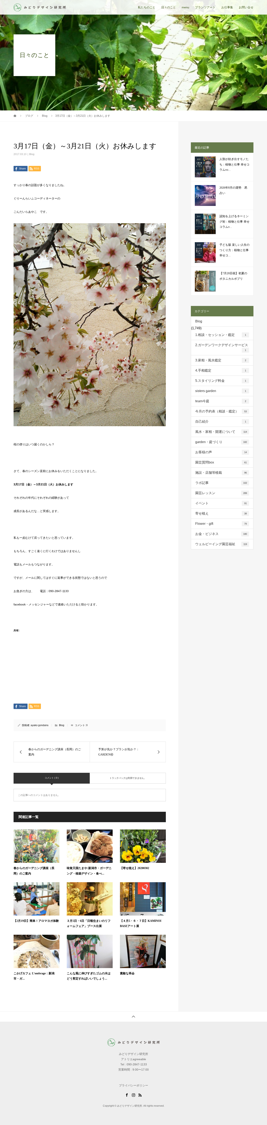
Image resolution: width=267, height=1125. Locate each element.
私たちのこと (146, 7)
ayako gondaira (39, 725)
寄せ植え (221, 513)
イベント (221, 503)
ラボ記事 (221, 483)
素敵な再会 (127, 973)
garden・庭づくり (221, 442)
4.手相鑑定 (220, 370)
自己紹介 (220, 421)
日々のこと (168, 7)
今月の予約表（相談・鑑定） (221, 411)
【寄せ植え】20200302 (134, 868)
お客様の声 (221, 452)
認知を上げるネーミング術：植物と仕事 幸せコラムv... (234, 221)
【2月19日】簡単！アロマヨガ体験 (36, 920)
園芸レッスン (221, 493)
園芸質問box (221, 462)
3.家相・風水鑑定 (220, 360)
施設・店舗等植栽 (221, 472)
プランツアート (205, 7)
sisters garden (220, 391)
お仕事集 (227, 7)
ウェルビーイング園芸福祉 (221, 544)
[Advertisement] (90, 673)
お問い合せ (246, 7)
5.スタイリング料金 (220, 380)
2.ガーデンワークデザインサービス (221, 347)
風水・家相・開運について (221, 431)
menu (185, 7)
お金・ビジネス (221, 534)
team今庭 (220, 401)
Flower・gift (221, 523)
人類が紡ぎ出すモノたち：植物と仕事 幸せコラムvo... (234, 164)
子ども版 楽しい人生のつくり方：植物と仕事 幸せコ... (234, 250)
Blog (31, 154)
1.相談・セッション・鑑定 (220, 335)
